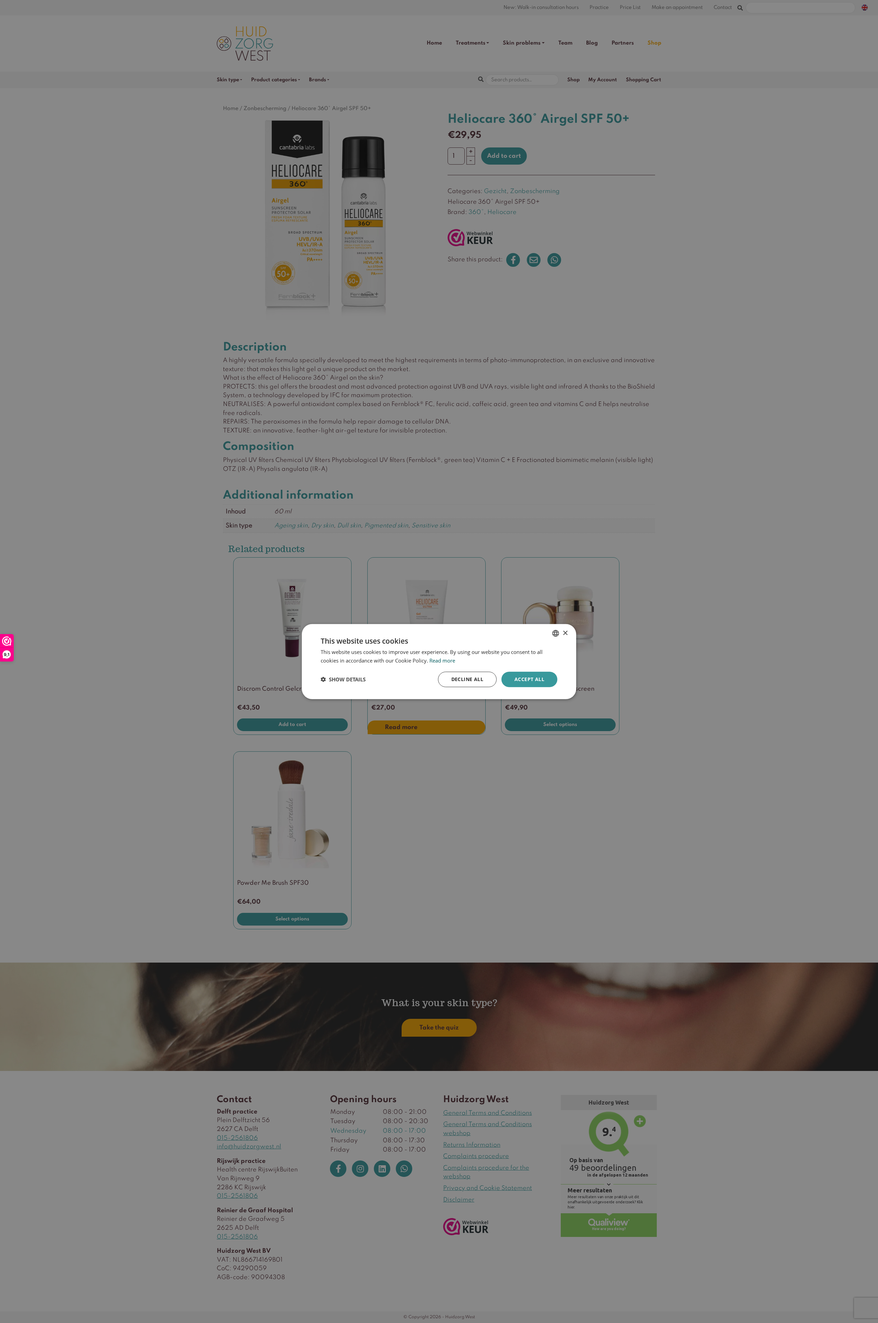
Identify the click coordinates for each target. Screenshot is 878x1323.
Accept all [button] (529, 679)
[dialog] (439, 661)
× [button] (565, 632)
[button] (343, 679)
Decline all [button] (467, 679)
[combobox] (555, 633)
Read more (442, 660)
